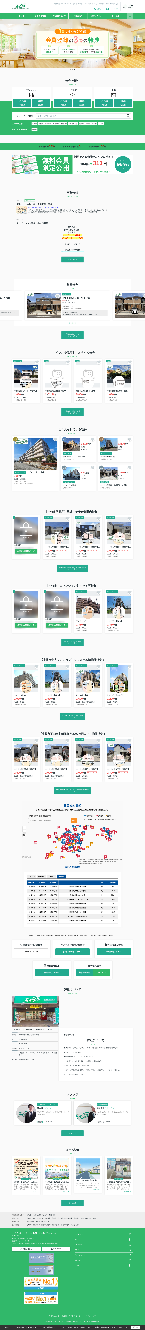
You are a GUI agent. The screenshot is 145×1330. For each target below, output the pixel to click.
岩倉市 (45, 1215)
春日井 (62, 1225)
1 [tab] (70, 69)
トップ (21, 16)
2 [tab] (72, 69)
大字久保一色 (41, 1218)
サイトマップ (91, 1316)
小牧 (28, 1218)
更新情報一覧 (72, 259)
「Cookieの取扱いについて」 (107, 1327)
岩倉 (57, 1225)
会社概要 (115, 16)
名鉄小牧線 (31, 1221)
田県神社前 (45, 1225)
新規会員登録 (40, 16)
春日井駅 (56, 124)
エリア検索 (22, 101)
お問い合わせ (97, 16)
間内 (67, 1225)
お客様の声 (78, 1245)
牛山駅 (94, 124)
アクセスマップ (80, 1255)
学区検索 (22, 105)
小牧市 (34, 129)
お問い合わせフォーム (72, 952)
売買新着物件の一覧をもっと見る (72, 335)
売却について (55, 1316)
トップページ (79, 1234)
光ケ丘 (33, 1218)
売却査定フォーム (52, 972)
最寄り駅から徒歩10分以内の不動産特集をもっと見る (72, 568)
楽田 (77, 1225)
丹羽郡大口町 (37, 1215)
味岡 (38, 1225)
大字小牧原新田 (86, 1218)
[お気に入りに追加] (57, 296)
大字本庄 (77, 1218)
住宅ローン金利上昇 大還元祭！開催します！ (44, 207)
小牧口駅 (64, 124)
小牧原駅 (48, 124)
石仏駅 (101, 124)
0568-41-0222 (31, 951)
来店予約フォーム (113, 952)
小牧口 (52, 1225)
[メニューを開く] (130, 16)
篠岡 (94, 1218)
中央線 (46, 1221)
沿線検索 (40, 105)
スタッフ (78, 1239)
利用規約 (65, 1316)
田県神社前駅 (73, 124)
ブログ (77, 1250)
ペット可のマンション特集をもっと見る (72, 642)
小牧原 (33, 1225)
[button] (69, 323)
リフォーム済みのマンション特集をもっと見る (72, 716)
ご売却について (59, 16)
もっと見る (72, 1133)
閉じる (135, 1327)
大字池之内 (56, 1218)
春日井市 (52, 1215)
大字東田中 (64, 1218)
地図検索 (40, 101)
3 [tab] (74, 69)
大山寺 (73, 1225)
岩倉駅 (88, 124)
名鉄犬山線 (40, 1221)
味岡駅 (34, 124)
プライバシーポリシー (77, 1316)
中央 (71, 1218)
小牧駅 (41, 124)
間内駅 (81, 124)
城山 (49, 1218)
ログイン (125, 7)
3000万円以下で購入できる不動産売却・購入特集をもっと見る (72, 790)
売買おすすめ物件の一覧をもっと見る (72, 412)
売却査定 (78, 16)
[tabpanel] (72, 43)
